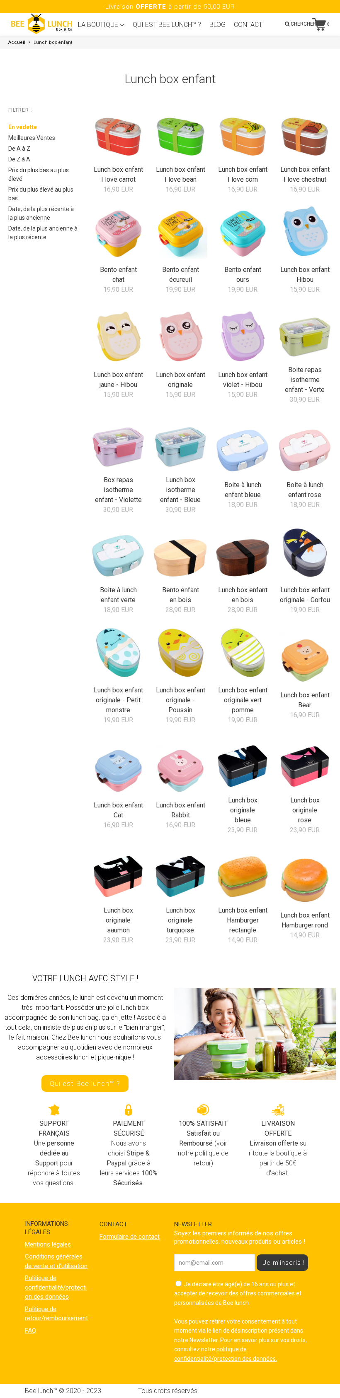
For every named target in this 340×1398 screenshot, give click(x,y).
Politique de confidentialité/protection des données (56, 1287)
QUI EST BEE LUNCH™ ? (167, 25)
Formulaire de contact (130, 1236)
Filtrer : (20, 110)
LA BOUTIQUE (99, 25)
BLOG (217, 25)
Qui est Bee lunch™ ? (85, 1083)
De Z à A (19, 159)
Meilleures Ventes (31, 138)
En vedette (22, 127)
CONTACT (248, 25)
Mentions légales (48, 1244)
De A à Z (19, 148)
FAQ (30, 1330)
